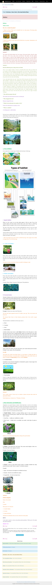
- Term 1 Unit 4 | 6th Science (12, 558)
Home (3, 4)
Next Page (34, 526)
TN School (36, 1)
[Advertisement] (44, 19)
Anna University (18, 1)
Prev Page (5, 526)
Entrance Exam (42, 1)
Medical (23, 1)
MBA (32, 1)
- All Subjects (9, 547)
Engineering (28, 1)
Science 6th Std (8, 4)
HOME (13, 1)
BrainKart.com (8, 1)
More (47, 1)
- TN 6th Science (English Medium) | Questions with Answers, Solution (17, 543)
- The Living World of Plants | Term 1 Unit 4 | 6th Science (13, 565)
